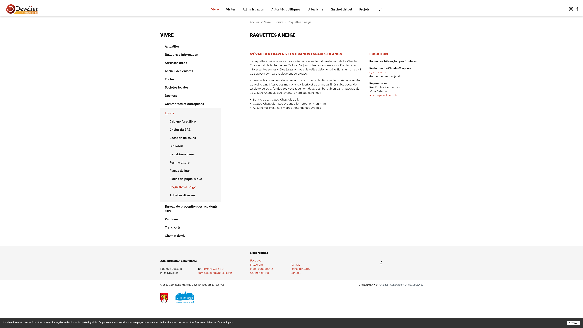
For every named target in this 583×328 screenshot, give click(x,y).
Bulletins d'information (181, 54)
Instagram (256, 264)
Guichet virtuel (341, 9)
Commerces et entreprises (184, 104)
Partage (295, 264)
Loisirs (279, 22)
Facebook (256, 260)
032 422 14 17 (377, 72)
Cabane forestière (183, 121)
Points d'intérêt (300, 268)
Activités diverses (182, 195)
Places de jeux (180, 171)
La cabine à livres (182, 154)
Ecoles (169, 79)
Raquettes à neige (183, 187)
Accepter (573, 323)
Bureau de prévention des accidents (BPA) (191, 209)
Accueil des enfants (179, 71)
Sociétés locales (176, 87)
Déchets (171, 95)
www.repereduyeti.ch (383, 95)
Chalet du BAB (180, 130)
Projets (364, 9)
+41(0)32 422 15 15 (213, 268)
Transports (173, 227)
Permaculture (179, 162)
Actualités (172, 46)
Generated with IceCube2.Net (406, 284)
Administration (253, 9)
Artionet (383, 284)
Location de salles (183, 138)
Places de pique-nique (186, 179)
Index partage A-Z (261, 268)
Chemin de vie (175, 235)
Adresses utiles (176, 63)
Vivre (215, 9)
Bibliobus (176, 146)
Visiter (230, 9)
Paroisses (172, 219)
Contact (295, 272)
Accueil (254, 22)
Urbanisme (315, 9)
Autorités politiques (285, 9)
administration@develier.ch (215, 272)
